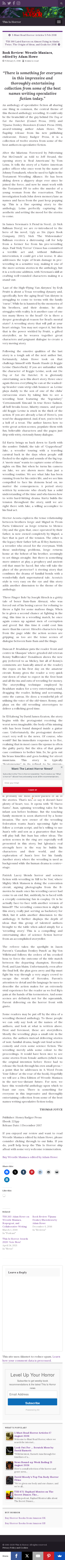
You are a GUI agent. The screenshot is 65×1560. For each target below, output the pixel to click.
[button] (32, 769)
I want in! (32, 790)
